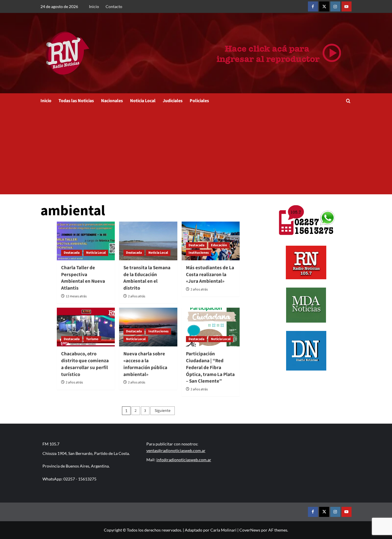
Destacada (71, 252)
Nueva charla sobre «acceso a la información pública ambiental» (145, 364)
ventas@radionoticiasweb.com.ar (175, 450)
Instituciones (199, 252)
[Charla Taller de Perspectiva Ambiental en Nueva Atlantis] (86, 241)
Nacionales (112, 101)
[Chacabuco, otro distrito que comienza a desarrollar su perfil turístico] (86, 327)
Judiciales (173, 101)
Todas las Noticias (76, 101)
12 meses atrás (76, 296)
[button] (348, 101)
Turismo (92, 339)
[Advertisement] (196, 151)
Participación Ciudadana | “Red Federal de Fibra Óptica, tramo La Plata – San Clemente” (210, 367)
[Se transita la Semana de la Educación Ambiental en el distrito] (148, 241)
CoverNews (249, 530)
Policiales (199, 101)
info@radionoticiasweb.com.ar (183, 459)
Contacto (114, 6)
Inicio (94, 6)
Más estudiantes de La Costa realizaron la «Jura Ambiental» (210, 274)
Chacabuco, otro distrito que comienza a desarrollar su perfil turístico (85, 364)
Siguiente (162, 411)
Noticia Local (143, 101)
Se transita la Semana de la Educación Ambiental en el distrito (146, 278)
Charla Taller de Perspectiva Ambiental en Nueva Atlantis (83, 278)
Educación (219, 245)
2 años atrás (136, 296)
